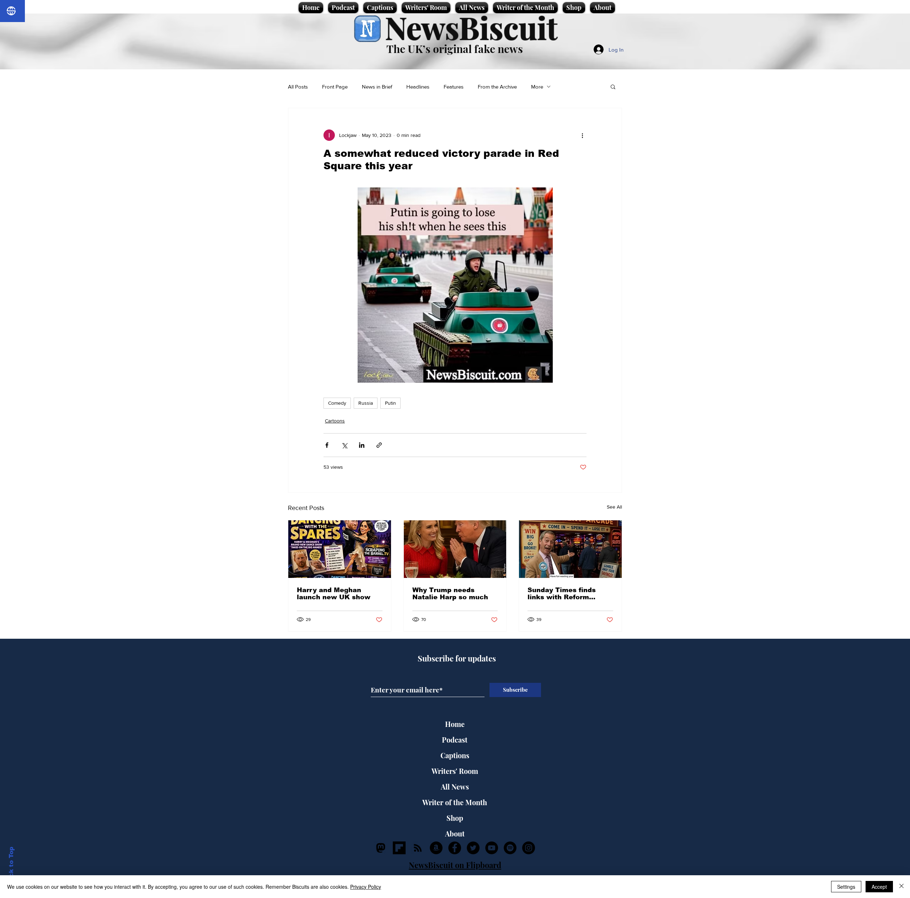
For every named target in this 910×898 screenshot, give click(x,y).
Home (455, 724)
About (455, 833)
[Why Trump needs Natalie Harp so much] (455, 549)
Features (454, 87)
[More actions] (582, 135)
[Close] (901, 886)
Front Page (335, 87)
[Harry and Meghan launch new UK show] (339, 549)
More (537, 87)
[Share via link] (379, 445)
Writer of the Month (454, 802)
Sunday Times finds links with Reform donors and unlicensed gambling (567, 593)
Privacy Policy (365, 886)
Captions (454, 755)
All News (455, 786)
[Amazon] (436, 847)
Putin (390, 403)
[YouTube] (491, 847)
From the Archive (497, 87)
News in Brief (377, 87)
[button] (613, 86)
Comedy (337, 403)
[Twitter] (473, 847)
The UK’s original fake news (454, 49)
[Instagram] (528, 847)
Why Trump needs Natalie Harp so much (450, 593)
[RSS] (417, 847)
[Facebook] (454, 847)
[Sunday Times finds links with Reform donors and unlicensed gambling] (570, 549)
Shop (454, 818)
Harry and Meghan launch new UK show (333, 593)
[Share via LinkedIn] (361, 445)
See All (614, 507)
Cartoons (335, 421)
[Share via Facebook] (326, 445)
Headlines (417, 87)
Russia (365, 403)
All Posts (298, 87)
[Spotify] (510, 847)
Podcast (454, 739)
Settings (846, 886)
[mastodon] (380, 847)
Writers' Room (455, 771)
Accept (879, 886)
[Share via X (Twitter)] (344, 445)
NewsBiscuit (471, 27)
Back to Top (11, 866)
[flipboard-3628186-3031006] (399, 847)
